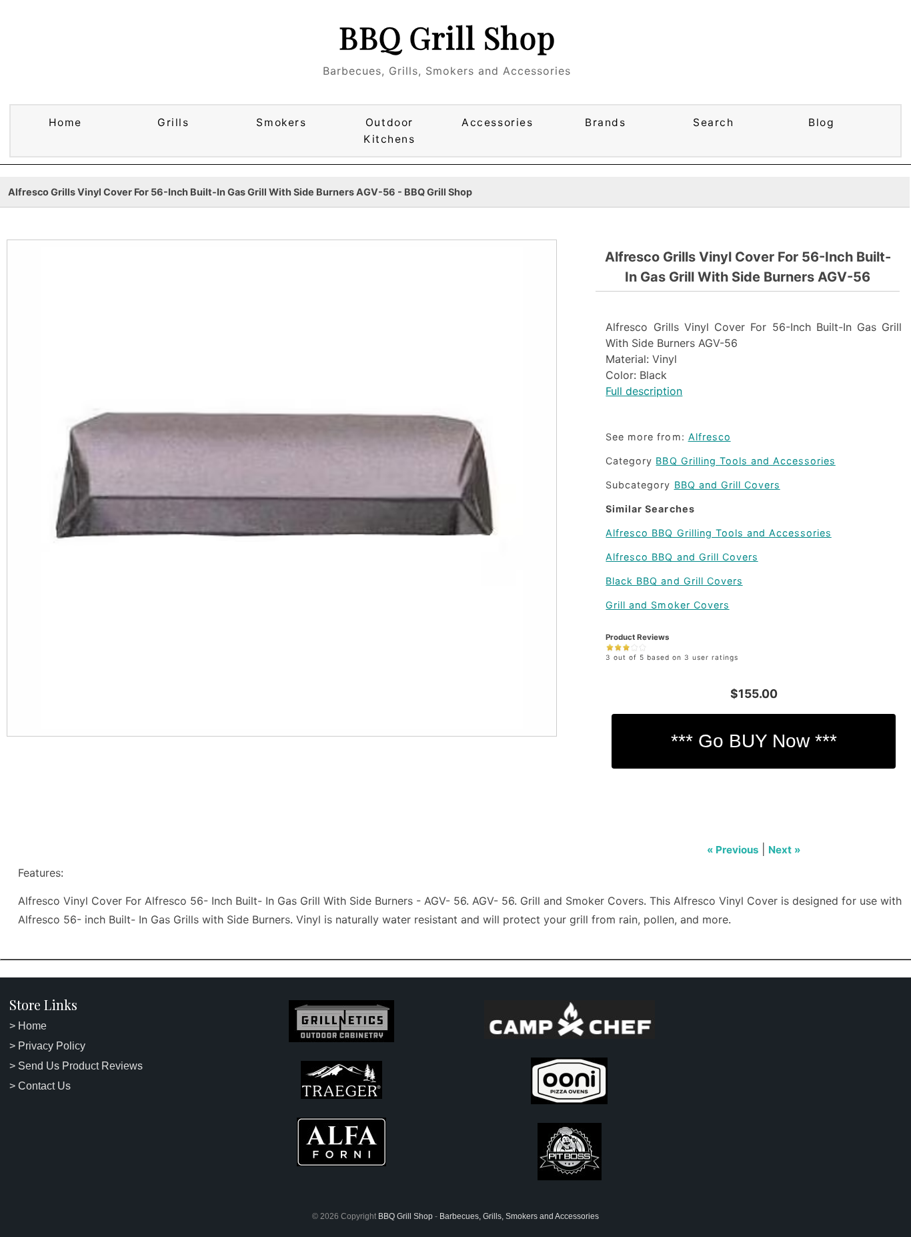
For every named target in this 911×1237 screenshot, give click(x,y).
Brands (605, 122)
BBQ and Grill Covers (727, 484)
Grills (173, 122)
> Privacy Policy (47, 1046)
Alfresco (709, 436)
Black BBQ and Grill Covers (674, 580)
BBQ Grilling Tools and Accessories (745, 460)
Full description (644, 391)
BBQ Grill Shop (447, 36)
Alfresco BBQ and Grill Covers (682, 556)
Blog (821, 122)
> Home (28, 1026)
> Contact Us (40, 1086)
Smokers (281, 122)
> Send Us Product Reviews (76, 1066)
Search (713, 122)
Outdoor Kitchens (389, 130)
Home (65, 122)
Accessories (497, 122)
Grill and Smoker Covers (667, 604)
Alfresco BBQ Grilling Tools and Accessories (718, 532)
